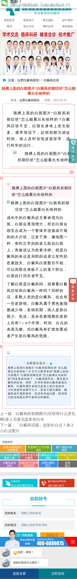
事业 (9, 26)
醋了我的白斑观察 (64, 449)
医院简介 (28, 20)
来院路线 (67, 26)
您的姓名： (12, 513)
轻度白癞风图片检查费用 (12, 449)
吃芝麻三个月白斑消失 (38, 449)
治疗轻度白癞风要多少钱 (9, 456)
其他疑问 (67, 464)
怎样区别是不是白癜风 (29, 456)
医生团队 (48, 20)
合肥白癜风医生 (48, 464)
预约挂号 (48, 26)
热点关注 (28, 26)
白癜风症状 (51, 80)
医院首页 (9, 20)
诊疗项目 (67, 20)
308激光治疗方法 (67, 456)
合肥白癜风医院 (28, 80)
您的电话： (12, 525)
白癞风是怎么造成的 (48, 456)
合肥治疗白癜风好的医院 (29, 464)
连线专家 (19, 573)
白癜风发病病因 (9, 464)
